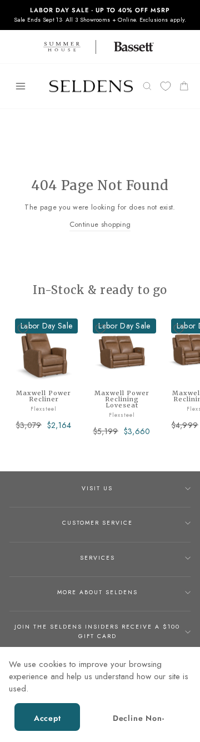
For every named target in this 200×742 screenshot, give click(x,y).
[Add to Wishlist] (22, 329)
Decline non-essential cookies (138, 722)
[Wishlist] (165, 86)
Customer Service (97, 523)
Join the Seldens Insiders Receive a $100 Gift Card (97, 631)
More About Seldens (97, 592)
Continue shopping (100, 224)
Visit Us (97, 488)
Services (97, 558)
